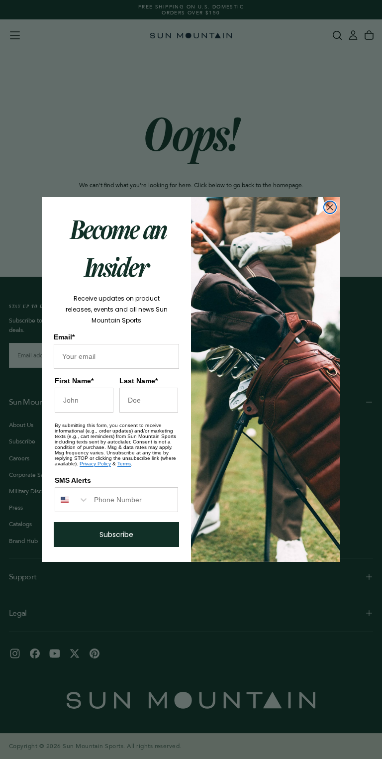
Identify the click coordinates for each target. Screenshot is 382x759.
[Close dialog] (330, 207)
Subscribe (116, 535)
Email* (64, 337)
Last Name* (138, 381)
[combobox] (72, 500)
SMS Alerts (73, 480)
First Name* (74, 381)
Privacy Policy (95, 463)
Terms (124, 463)
